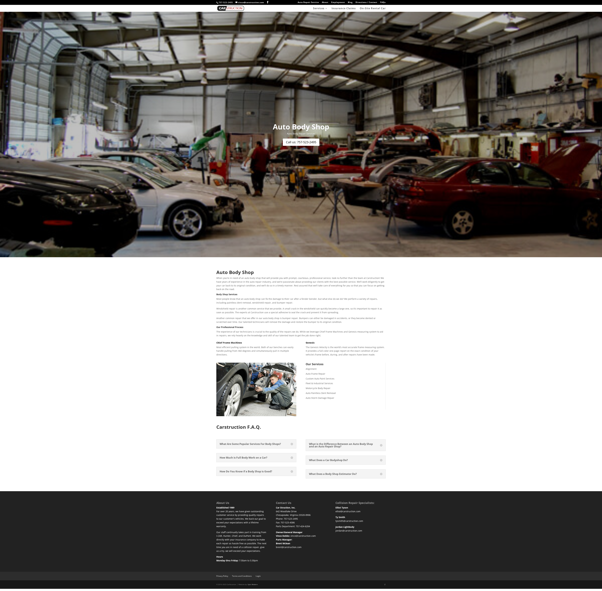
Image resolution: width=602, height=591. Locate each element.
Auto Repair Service (308, 2)
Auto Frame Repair (315, 373)
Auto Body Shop (301, 127)
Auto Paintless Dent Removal (321, 393)
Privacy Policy (222, 576)
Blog (350, 2)
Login (258, 576)
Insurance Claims (344, 8)
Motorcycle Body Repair (318, 388)
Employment (338, 2)
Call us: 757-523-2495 (301, 142)
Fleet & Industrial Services (319, 383)
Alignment (311, 368)
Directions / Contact (366, 2)
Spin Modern (253, 584)
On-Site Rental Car (373, 8)
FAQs (383, 2)
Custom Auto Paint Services (320, 378)
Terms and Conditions (242, 576)
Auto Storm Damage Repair (320, 397)
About (325, 2)
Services (318, 8)
